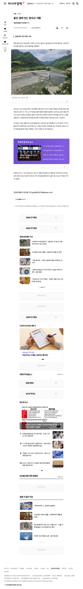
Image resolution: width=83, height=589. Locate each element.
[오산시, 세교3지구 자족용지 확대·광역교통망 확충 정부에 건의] (58, 467)
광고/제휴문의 (14, 568)
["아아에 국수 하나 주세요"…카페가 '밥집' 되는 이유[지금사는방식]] (25, 283)
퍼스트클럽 (29, 568)
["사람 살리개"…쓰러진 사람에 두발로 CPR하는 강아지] (25, 265)
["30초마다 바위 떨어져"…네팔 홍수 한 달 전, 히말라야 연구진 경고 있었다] (25, 246)
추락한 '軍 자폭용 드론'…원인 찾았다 (46, 536)
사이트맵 (6, 571)
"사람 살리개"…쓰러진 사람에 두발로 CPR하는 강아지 (47, 261)
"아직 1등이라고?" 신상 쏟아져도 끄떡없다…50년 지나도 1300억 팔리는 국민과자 (54, 150)
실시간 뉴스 (30, 3)
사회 (15, 14)
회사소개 (6, 568)
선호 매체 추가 (36, 28)
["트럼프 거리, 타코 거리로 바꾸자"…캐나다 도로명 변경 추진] (58, 458)
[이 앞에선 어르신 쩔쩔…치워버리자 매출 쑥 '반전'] (25, 255)
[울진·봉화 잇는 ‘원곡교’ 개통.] (41, 72)
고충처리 (70, 568)
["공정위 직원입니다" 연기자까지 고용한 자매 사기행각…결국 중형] (25, 274)
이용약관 (64, 568)
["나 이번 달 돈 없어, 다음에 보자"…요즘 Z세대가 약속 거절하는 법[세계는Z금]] (58, 448)
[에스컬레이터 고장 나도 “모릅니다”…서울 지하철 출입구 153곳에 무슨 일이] (26, 529)
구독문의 (36, 568)
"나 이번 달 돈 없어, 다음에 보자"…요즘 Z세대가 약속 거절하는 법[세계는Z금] (54, 146)
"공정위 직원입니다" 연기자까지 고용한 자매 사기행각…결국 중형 (47, 271)
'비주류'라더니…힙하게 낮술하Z (44, 506)
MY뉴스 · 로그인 (65, 3)
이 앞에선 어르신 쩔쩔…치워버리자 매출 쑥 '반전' (47, 252)
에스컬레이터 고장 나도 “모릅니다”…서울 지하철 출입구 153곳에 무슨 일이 (48, 526)
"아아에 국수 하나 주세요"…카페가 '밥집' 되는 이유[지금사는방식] (47, 280)
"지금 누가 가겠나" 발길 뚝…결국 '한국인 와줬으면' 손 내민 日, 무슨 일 (54, 155)
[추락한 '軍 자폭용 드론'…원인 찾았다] (26, 539)
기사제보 (42, 568)
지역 (19, 14)
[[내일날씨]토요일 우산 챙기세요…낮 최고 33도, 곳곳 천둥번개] (58, 438)
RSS (48, 568)
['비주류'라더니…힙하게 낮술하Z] (26, 509)
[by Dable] (60, 477)
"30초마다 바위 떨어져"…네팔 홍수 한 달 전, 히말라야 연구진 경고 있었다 (47, 243)
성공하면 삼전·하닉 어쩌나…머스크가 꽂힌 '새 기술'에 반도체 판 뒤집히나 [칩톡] (54, 159)
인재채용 (22, 568)
